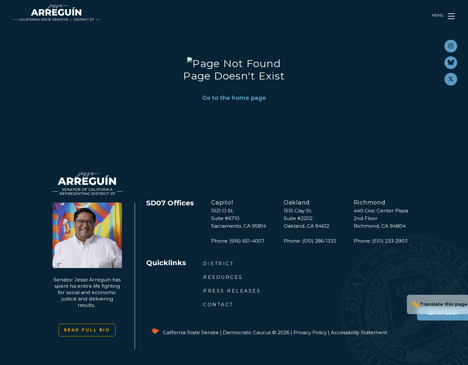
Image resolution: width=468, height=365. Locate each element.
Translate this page (443, 304)
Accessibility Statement (359, 332)
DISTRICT (218, 263)
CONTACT (218, 304)
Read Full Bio (87, 329)
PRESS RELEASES (232, 291)
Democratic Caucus (247, 332)
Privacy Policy (310, 332)
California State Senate (191, 332)
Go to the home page (234, 97)
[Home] (56, 12)
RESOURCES (223, 277)
